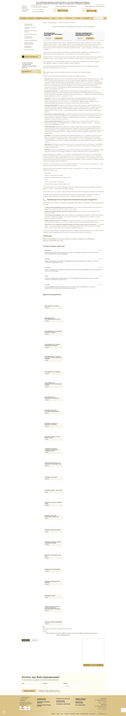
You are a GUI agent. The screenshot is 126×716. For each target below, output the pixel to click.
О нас (23, 18)
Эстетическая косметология (28, 37)
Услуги (31, 18)
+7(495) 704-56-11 (71, 6)
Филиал (65, 683)
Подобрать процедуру (42, 18)
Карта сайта (92, 713)
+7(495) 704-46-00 (60, 6)
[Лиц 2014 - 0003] (58, 240)
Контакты (86, 18)
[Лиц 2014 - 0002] (48, 240)
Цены (53, 18)
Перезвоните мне (58, 8)
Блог (62, 713)
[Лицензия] (91, 239)
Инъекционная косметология (28, 24)
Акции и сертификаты (31, 56)
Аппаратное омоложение (27, 46)
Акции (60, 18)
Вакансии (72, 713)
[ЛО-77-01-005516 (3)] (60, 239)
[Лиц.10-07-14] (83, 239)
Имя (23, 683)
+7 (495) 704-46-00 (53, 232)
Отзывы (78, 18)
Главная (53, 713)
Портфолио (68, 18)
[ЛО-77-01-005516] (48, 239)
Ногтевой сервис (29, 49)
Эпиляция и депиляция (30, 40)
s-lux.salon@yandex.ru (38, 11)
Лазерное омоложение (30, 34)
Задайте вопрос (84, 713)
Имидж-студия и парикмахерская (28, 43)
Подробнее (48, 38)
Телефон (45, 683)
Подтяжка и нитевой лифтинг (30, 28)
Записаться (62, 10)
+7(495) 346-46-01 (100, 6)
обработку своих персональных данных (50, 691)
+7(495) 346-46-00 (89, 6)
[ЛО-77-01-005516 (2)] (73, 239)
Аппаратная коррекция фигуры (30, 31)
